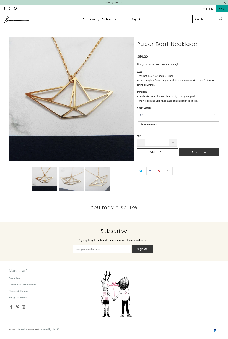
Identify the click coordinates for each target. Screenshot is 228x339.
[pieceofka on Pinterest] (9, 8)
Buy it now (199, 152)
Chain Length (144, 107)
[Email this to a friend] (169, 171)
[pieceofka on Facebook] (4, 8)
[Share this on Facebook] (150, 171)
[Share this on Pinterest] (159, 171)
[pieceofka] (17, 19)
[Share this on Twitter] (141, 171)
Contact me (14, 278)
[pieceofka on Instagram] (15, 8)
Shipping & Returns (18, 291)
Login (209, 8)
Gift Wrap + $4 (149, 124)
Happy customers (18, 297)
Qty (139, 135)
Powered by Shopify (50, 329)
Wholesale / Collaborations (22, 284)
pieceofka (22, 329)
